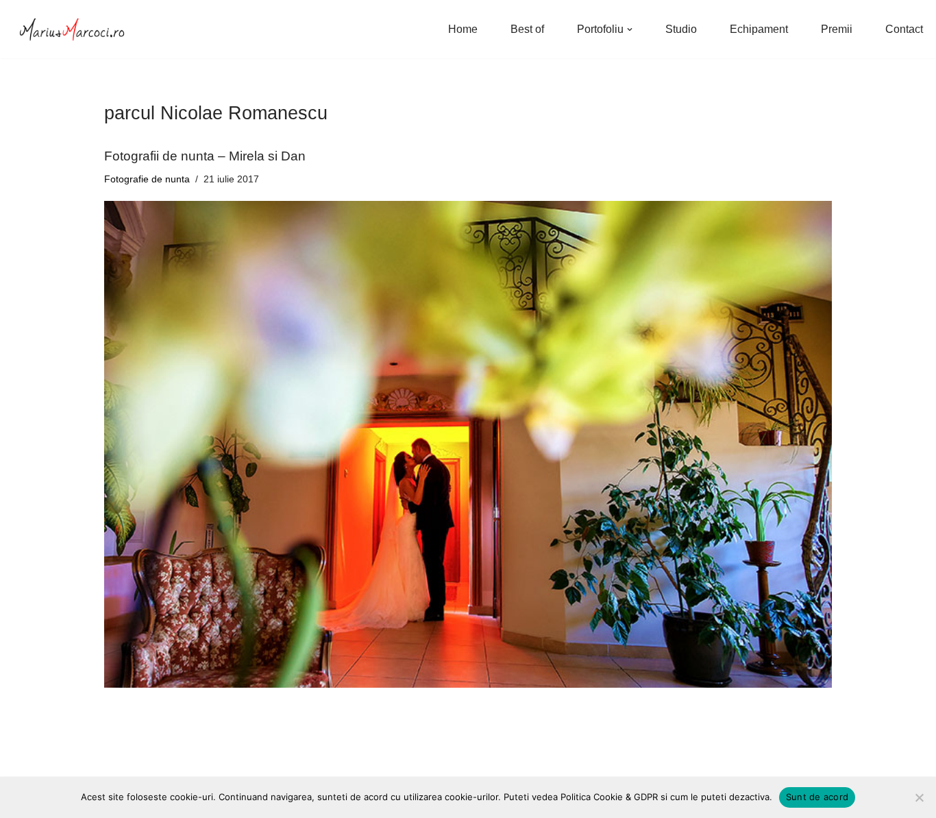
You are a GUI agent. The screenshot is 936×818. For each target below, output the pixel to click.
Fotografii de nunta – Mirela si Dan (205, 156)
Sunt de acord (817, 796)
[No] (919, 797)
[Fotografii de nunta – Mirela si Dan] (468, 444)
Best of (527, 29)
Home (463, 29)
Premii (836, 29)
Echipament (759, 29)
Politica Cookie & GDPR (609, 796)
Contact (904, 29)
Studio (681, 29)
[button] (629, 29)
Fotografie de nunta (147, 178)
